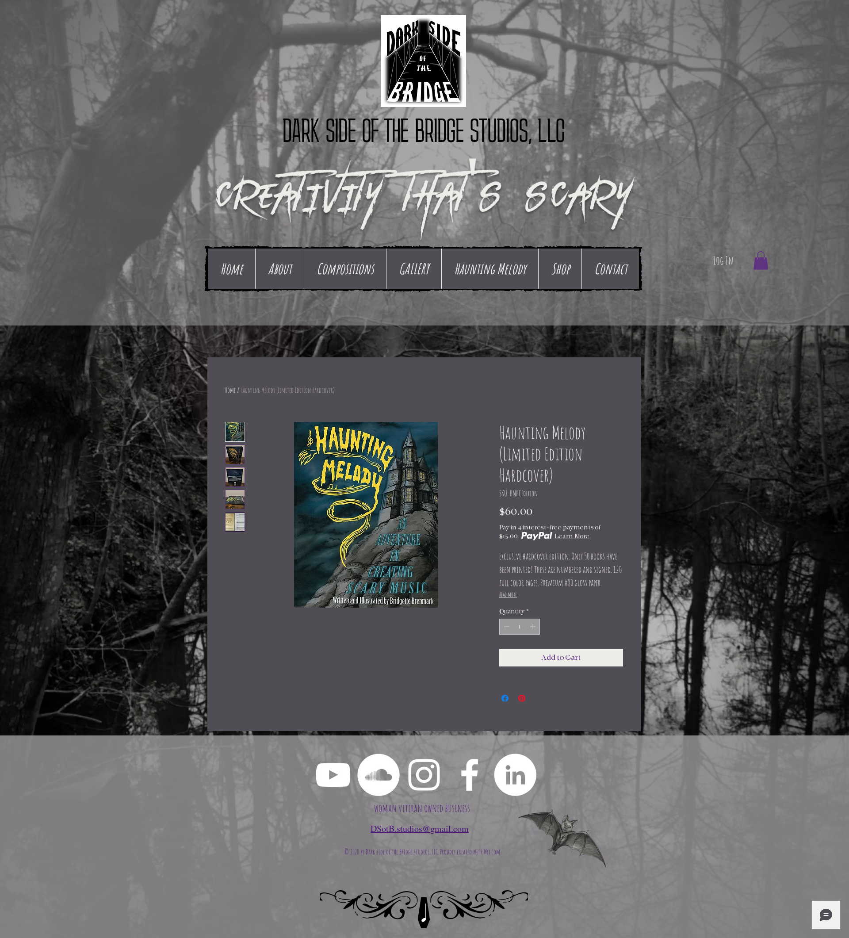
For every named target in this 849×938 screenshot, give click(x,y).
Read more (508, 594)
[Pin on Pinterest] (521, 698)
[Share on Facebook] (505, 698)
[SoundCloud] (378, 775)
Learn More (572, 536)
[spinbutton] (519, 626)
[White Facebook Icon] (469, 775)
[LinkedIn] (515, 775)
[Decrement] (506, 626)
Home (230, 390)
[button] (761, 260)
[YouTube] (333, 775)
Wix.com (492, 851)
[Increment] (533, 626)
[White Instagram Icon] (424, 775)
